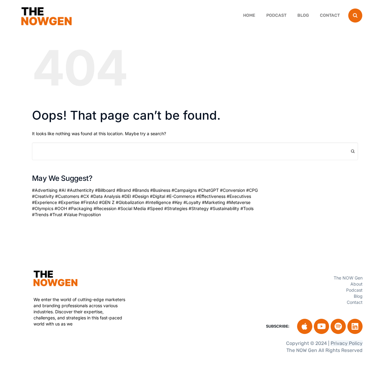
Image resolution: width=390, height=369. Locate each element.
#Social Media (132, 208)
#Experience (44, 202)
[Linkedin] (355, 326)
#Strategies (175, 208)
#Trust (56, 214)
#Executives (239, 196)
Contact (330, 15)
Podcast (276, 15)
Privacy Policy (347, 343)
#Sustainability (224, 208)
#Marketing (213, 202)
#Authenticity (80, 190)
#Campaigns (184, 190)
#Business (160, 190)
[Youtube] (321, 326)
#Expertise (69, 202)
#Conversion (232, 190)
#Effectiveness (210, 196)
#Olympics (42, 208)
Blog (303, 15)
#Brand (123, 190)
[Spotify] (338, 326)
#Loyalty (192, 202)
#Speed (155, 208)
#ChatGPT (208, 190)
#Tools (247, 208)
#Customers (67, 196)
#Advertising (45, 190)
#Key (177, 202)
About (356, 283)
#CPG (252, 190)
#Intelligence (158, 202)
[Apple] (304, 326)
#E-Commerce (180, 196)
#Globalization (130, 202)
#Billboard (105, 190)
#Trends (40, 214)
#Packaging (80, 208)
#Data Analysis (105, 196)
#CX (84, 196)
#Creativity (43, 196)
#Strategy (199, 208)
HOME (249, 15)
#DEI (126, 196)
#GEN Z (107, 202)
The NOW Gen (348, 277)
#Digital (157, 196)
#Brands (140, 190)
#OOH (61, 208)
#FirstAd (89, 202)
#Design (140, 196)
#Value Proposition (82, 214)
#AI (62, 190)
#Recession (105, 208)
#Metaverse (238, 202)
